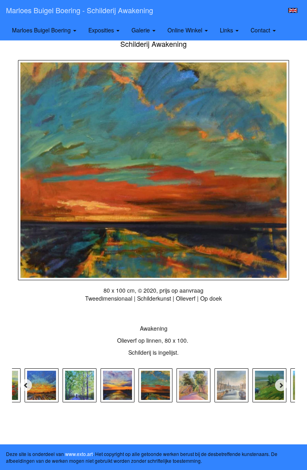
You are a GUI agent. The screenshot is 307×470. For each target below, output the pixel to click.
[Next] (281, 385)
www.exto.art (79, 453)
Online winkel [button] (185, 30)
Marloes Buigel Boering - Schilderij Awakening (79, 10)
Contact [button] (261, 30)
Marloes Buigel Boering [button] (42, 30)
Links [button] (227, 30)
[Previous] (26, 385)
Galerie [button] (142, 30)
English (292, 10)
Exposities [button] (102, 30)
